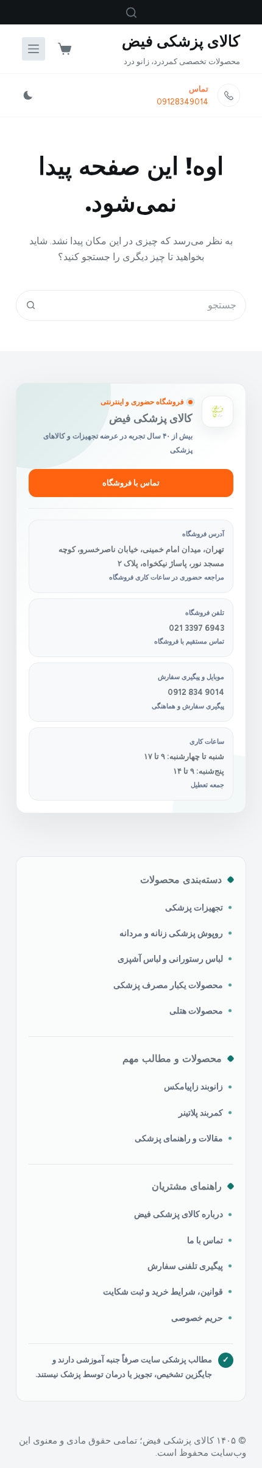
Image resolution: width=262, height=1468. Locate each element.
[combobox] (146, 305)
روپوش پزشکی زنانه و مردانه (171, 933)
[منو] (33, 48)
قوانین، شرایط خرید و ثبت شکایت (163, 1291)
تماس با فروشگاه (131, 482)
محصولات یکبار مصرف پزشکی (168, 985)
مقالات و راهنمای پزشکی (179, 1138)
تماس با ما (205, 1240)
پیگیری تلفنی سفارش (185, 1266)
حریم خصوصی (197, 1318)
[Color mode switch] (28, 95)
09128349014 (182, 101)
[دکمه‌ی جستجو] (31, 305)
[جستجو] (131, 12)
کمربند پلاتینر (201, 1112)
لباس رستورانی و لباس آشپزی (170, 959)
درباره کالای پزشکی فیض (178, 1214)
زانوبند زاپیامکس (193, 1086)
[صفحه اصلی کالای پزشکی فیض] (217, 411)
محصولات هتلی (196, 1011)
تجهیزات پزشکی (194, 907)
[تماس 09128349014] (229, 95)
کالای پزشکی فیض (181, 41)
